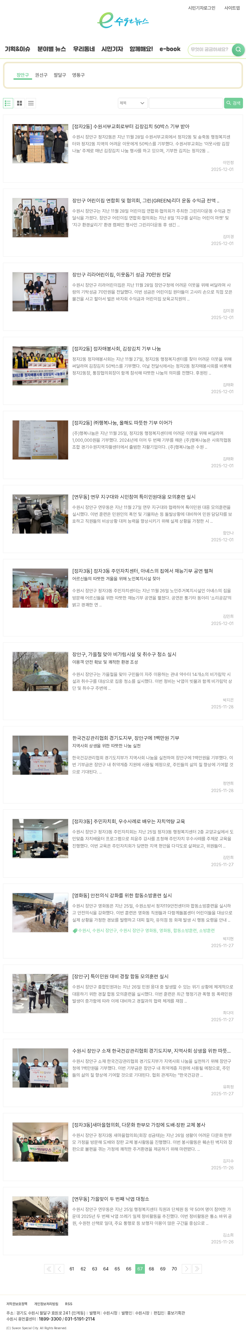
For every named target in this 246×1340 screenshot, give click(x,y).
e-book (170, 49)
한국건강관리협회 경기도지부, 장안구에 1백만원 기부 (125, 738)
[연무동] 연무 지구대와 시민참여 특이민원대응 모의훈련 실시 (134, 497)
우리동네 (84, 49)
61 (72, 1269)
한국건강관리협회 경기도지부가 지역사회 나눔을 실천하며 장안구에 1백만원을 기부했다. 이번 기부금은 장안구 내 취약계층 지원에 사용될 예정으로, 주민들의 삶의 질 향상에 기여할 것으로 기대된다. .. (152, 765)
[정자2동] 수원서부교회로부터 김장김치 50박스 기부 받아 (131, 126)
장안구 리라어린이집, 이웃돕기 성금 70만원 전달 (121, 274)
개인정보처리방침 (46, 1304)
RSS (68, 1304)
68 (151, 1269)
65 (117, 1269)
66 (128, 1269)
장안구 (22, 75)
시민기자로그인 (201, 8)
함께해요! (141, 49)
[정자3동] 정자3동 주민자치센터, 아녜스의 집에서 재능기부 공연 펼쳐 (142, 571)
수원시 (84, 930)
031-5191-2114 (80, 1319)
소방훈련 (207, 930)
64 (106, 1269)
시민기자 (112, 49)
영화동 (165, 930)
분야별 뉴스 (52, 49)
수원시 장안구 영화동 (138, 930)
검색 (236, 103)
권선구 (41, 75)
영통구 (78, 75)
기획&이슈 (17, 49)
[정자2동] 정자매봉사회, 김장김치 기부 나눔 (116, 348)
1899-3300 (50, 1319)
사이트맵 (232, 8)
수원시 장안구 (104, 930)
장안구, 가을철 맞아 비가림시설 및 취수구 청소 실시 (124, 654)
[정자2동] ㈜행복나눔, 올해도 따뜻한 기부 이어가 (122, 423)
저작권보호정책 (16, 1304)
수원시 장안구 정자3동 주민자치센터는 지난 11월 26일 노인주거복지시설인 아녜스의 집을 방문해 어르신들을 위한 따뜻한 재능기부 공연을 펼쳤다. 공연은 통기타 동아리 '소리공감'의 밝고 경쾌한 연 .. (152, 598)
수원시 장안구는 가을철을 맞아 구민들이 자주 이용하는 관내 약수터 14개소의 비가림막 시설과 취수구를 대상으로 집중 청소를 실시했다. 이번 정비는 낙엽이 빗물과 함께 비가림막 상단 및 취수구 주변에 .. (152, 681)
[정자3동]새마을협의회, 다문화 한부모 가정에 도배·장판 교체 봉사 (139, 1125)
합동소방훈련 (185, 930)
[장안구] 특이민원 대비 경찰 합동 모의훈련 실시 (120, 976)
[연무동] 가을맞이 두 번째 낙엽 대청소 (110, 1199)
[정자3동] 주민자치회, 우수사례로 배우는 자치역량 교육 (128, 821)
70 (174, 1269)
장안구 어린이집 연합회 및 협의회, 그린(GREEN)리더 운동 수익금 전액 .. (145, 200)
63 (94, 1269)
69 (163, 1269)
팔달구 (60, 75)
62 (83, 1269)
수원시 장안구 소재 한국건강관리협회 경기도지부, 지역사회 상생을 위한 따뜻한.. (153, 1051)
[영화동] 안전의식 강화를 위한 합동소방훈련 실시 (122, 895)
